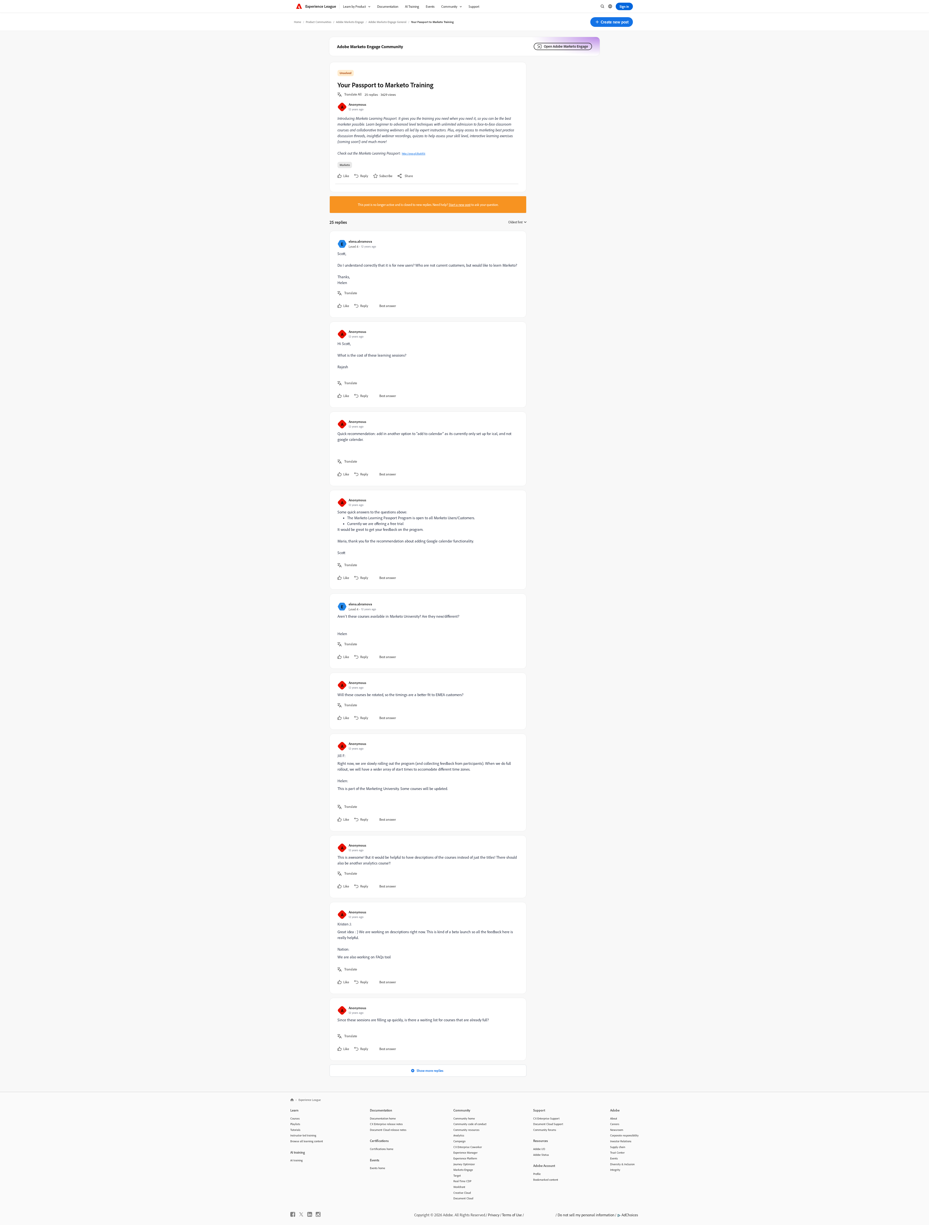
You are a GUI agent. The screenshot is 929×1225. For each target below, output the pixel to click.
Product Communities (318, 22)
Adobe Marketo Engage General (387, 22)
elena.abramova (360, 241)
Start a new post (460, 205)
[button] (611, 22)
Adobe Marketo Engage (350, 22)
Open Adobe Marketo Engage (566, 46)
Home (297, 22)
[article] (426, 274)
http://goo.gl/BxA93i (413, 153)
